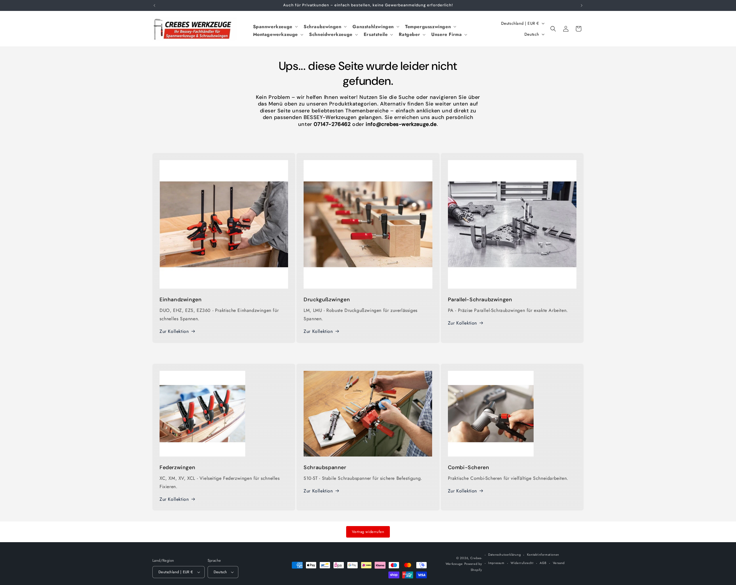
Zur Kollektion (174, 331)
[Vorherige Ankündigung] (154, 5)
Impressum (496, 563)
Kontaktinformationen (543, 554)
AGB (543, 563)
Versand (559, 563)
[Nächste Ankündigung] (581, 5)
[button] (275, 26)
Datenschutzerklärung (504, 554)
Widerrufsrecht (522, 563)
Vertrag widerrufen (368, 531)
